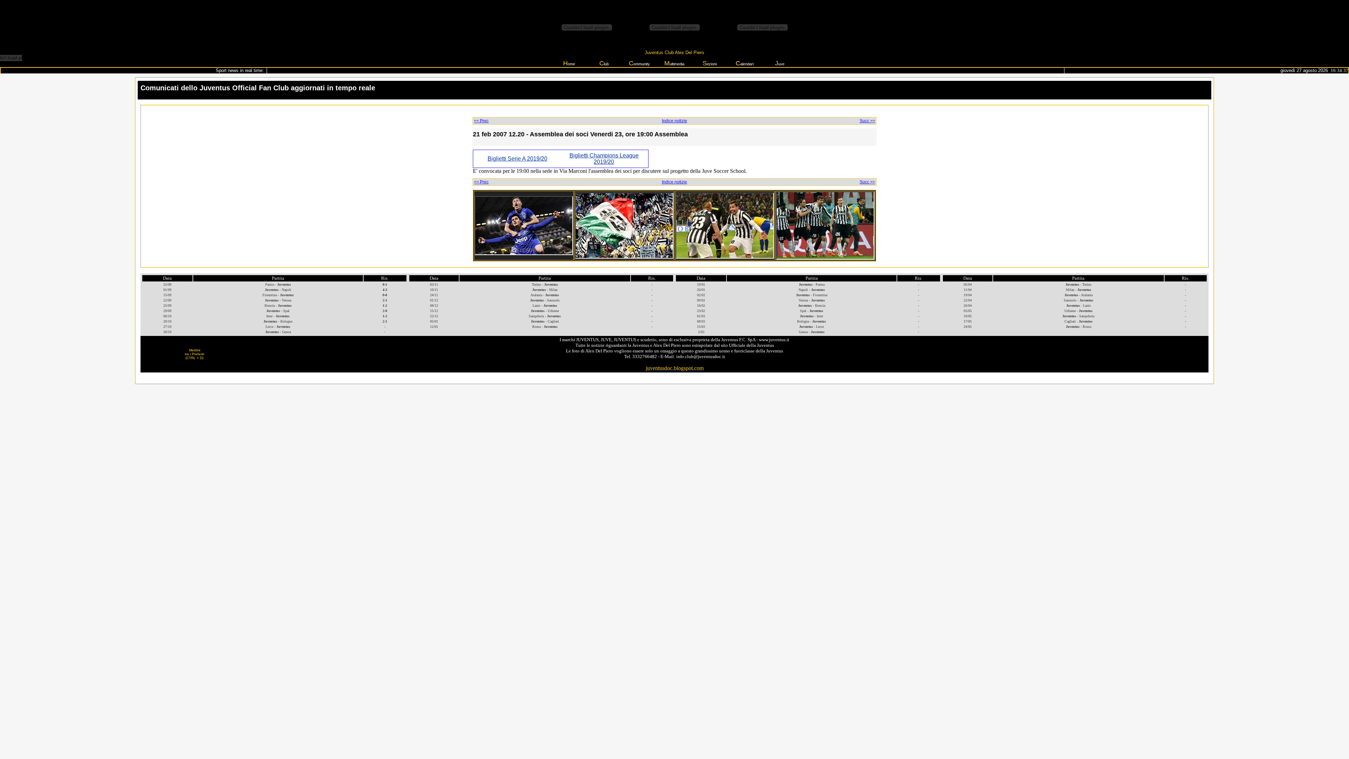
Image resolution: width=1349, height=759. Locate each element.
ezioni (710, 63)
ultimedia (674, 63)
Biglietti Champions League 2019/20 (604, 159)
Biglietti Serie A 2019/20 (517, 159)
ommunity (639, 63)
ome (569, 63)
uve (779, 63)
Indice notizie (674, 120)
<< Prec (481, 120)
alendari (745, 63)
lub (604, 63)
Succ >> (867, 120)
